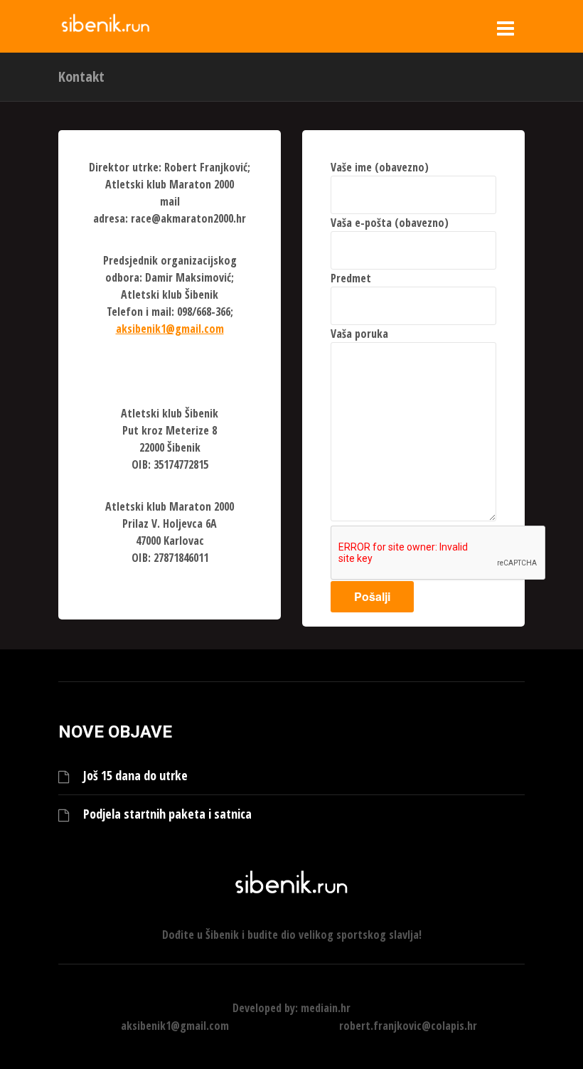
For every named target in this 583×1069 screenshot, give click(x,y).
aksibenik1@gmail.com (170, 328)
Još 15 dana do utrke (135, 775)
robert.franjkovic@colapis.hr (408, 1025)
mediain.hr (326, 1008)
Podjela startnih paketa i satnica (167, 814)
